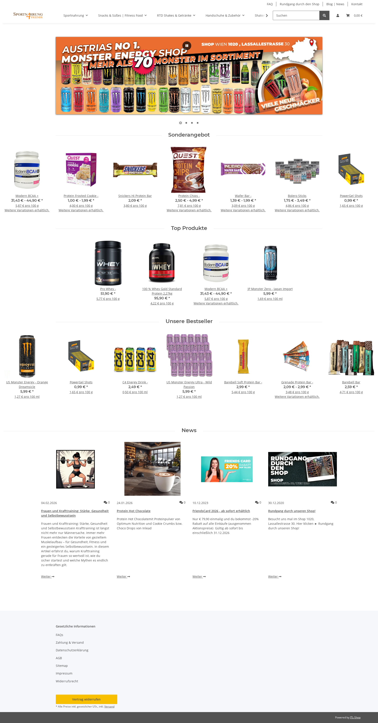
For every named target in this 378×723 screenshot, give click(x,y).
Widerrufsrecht (67, 681)
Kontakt (356, 4)
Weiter (46, 576)
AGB (59, 658)
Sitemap (62, 666)
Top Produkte (189, 228)
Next (367, 182)
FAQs (59, 635)
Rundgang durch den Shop (299, 4)
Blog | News (335, 4)
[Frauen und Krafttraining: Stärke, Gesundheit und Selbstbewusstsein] (75, 469)
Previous (10, 182)
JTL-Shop (355, 717)
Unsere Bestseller (189, 321)
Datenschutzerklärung (72, 650)
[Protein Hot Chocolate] (151, 469)
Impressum (64, 673)
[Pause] (186, 45)
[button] (338, 15)
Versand (109, 706)
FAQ (270, 4)
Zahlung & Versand (70, 642)
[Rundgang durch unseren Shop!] (302, 469)
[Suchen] (324, 15)
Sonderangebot (189, 135)
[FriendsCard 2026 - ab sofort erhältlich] (226, 469)
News (189, 430)
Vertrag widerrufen (86, 699)
